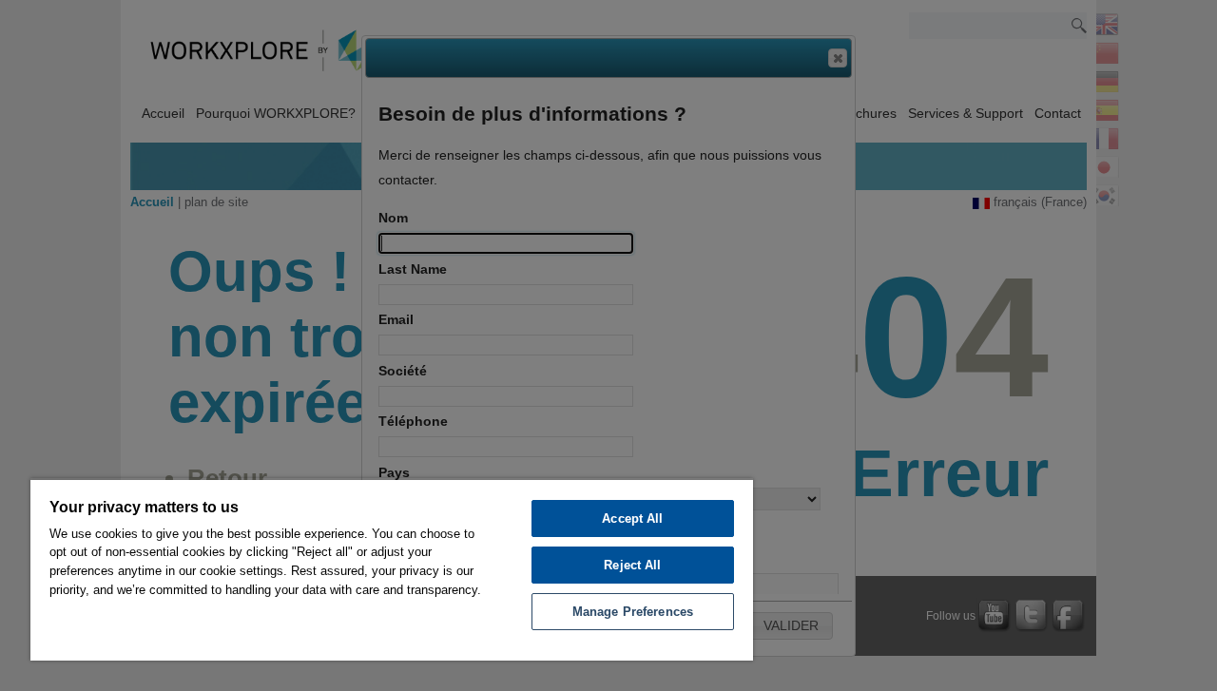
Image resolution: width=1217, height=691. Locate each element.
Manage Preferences (632, 612)
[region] (391, 569)
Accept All (632, 518)
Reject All (632, 565)
